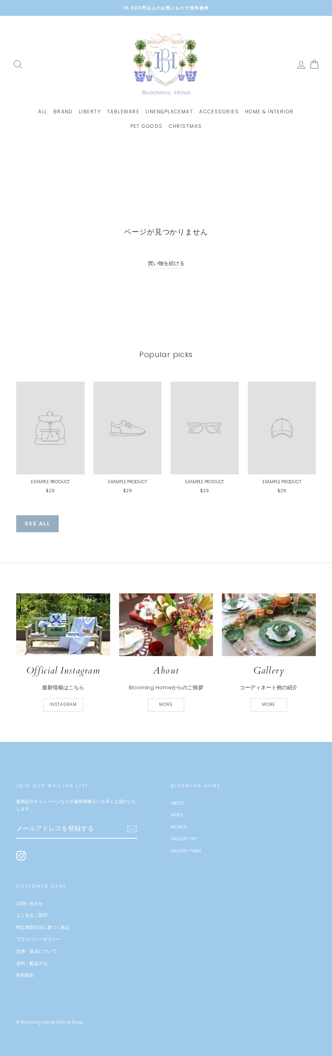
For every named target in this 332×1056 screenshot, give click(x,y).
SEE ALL (37, 523)
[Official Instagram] (63, 624)
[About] (166, 624)
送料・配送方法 (31, 963)
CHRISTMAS (185, 126)
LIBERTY (90, 111)
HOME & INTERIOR (269, 111)
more (165, 704)
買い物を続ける (166, 263)
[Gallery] (269, 624)
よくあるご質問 (31, 915)
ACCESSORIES (219, 111)
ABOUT (177, 803)
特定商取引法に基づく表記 (43, 927)
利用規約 (25, 975)
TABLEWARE (123, 111)
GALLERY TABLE (186, 851)
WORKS (178, 827)
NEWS (176, 815)
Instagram (63, 704)
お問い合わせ (29, 903)
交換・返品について (36, 951)
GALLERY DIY (183, 838)
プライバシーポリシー (38, 939)
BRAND (63, 111)
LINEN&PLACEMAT (169, 111)
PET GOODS (146, 126)
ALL (42, 111)
